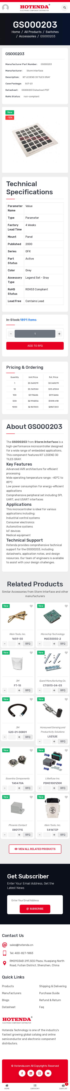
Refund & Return (50, 1000)
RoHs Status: (12, 96)
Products (8, 986)
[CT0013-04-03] (52, 663)
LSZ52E (52, 736)
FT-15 (17, 685)
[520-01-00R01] (17, 710)
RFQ (27, 643)
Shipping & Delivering (53, 986)
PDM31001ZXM (52, 783)
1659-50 (17, 638)
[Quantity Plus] (59, 334)
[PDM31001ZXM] (52, 761)
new (9, 112)
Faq (41, 1007)
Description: (12, 77)
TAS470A (17, 783)
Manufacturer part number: (21, 64)
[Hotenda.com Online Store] (35, 7)
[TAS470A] (17, 761)
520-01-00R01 (17, 732)
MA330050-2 (52, 638)
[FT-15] (17, 663)
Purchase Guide (49, 993)
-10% (9, 117)
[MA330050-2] (52, 617)
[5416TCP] (52, 808)
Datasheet (8, 1007)
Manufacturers (11, 993)
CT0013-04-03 (52, 685)
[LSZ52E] (52, 710)
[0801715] (17, 808)
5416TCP (52, 829)
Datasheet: (11, 90)
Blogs (5, 1000)
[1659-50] (17, 617)
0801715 (17, 829)
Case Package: (13, 83)
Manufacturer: (13, 70)
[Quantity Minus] (11, 334)
